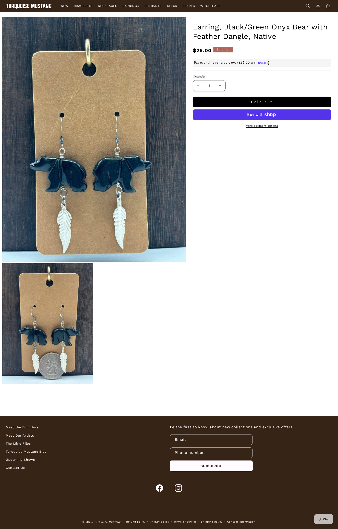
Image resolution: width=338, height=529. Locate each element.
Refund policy (135, 521)
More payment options (262, 125)
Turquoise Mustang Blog (26, 451)
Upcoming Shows (20, 459)
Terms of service (185, 521)
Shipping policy (212, 521)
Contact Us (15, 467)
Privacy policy (159, 521)
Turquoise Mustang (107, 521)
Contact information (241, 521)
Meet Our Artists (20, 435)
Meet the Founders (22, 427)
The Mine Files (18, 443)
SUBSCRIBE (211, 466)
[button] (308, 6)
